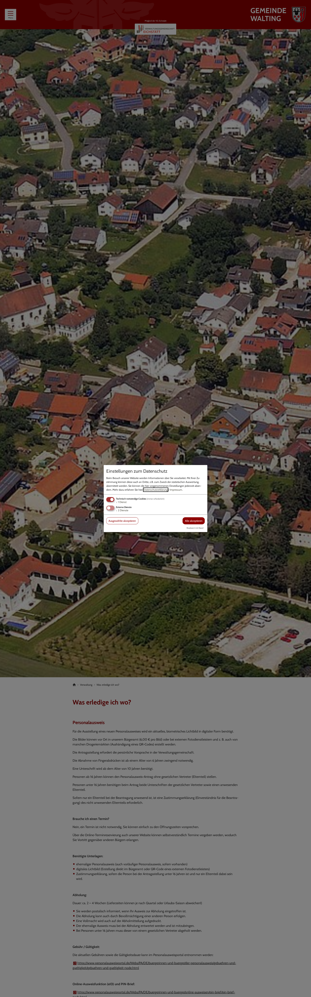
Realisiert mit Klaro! (195, 528)
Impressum (176, 489)
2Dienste (122, 510)
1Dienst (121, 501)
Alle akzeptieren (193, 520)
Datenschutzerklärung (156, 489)
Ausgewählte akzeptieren (122, 520)
